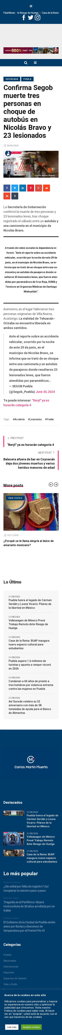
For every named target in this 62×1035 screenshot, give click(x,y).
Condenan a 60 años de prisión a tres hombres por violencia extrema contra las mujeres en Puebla (31, 685)
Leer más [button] (11, 1027)
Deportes (8, 972)
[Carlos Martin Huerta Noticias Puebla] (31, 36)
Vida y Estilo (10, 984)
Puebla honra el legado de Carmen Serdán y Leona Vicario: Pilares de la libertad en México (30, 604)
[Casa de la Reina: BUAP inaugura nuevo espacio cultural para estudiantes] (13, 853)
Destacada (12, 79)
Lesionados (36, 419)
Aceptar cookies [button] (31, 1027)
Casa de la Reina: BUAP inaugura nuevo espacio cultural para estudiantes (29, 644)
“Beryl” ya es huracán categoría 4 (26, 403)
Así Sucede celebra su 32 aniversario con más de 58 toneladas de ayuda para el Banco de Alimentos (30, 707)
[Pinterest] (30, 188)
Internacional (10, 967)
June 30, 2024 (45, 392)
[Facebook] (6, 188)
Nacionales (9, 961)
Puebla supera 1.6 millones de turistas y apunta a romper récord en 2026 (30, 665)
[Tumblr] (14, 196)
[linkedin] (22, 188)
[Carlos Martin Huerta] (31, 764)
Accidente (19, 419)
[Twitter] (14, 188)
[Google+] (38, 188)
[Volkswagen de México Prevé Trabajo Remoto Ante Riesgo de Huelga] (13, 839)
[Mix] (6, 196)
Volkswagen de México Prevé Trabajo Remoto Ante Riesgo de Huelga (28, 624)
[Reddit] (46, 188)
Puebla (27, 79)
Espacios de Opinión (15, 978)
